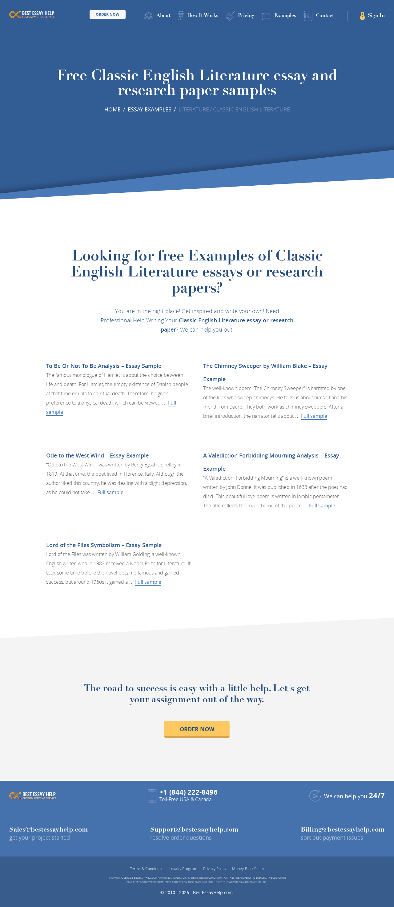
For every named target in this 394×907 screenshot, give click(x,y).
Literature (194, 109)
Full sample (314, 416)
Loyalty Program (183, 868)
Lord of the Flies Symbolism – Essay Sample (104, 545)
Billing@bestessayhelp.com (343, 830)
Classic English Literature (251, 109)
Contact (325, 15)
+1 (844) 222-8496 (188, 792)
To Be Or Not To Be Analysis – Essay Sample (103, 365)
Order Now (107, 14)
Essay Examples (149, 109)
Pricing (246, 15)
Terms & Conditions (146, 868)
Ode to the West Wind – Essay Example (97, 455)
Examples (285, 15)
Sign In (376, 15)
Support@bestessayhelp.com (194, 830)
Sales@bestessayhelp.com (48, 830)
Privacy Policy (214, 868)
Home (112, 109)
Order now (197, 729)
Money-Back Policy (248, 868)
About (163, 15)
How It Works (202, 15)
